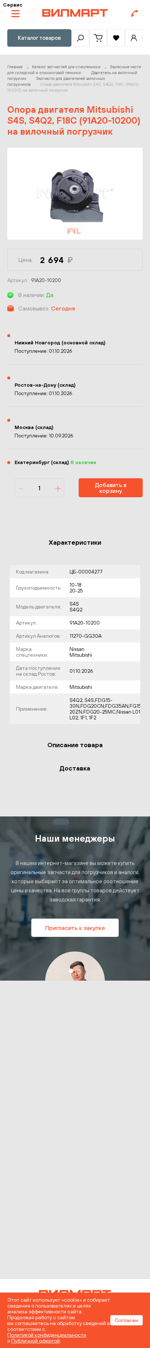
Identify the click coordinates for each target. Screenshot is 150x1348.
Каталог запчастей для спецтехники (66, 67)
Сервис (12, 5)
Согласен (126, 1320)
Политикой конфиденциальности (46, 1335)
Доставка (75, 768)
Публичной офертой (35, 1341)
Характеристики (75, 542)
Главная (15, 67)
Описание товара (75, 745)
